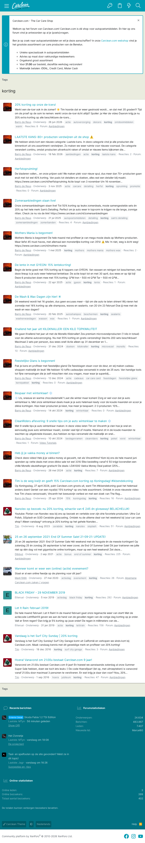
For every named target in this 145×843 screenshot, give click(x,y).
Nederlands (43, 824)
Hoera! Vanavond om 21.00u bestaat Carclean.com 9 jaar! (53, 660)
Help (134, 824)
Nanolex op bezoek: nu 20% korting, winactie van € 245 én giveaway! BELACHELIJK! (72, 509)
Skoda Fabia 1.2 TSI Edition (32, 717)
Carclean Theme (15, 824)
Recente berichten (20, 707)
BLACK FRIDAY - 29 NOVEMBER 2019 (40, 592)
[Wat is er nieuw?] (129, 5)
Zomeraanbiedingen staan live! (35, 200)
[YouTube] (140, 836)
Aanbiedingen (57, 126)
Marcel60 (137, 730)
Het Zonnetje (15, 735)
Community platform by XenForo (37, 836)
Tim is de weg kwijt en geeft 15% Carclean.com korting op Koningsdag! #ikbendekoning (74, 481)
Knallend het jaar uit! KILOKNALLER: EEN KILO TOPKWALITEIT (56, 329)
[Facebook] (126, 836)
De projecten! (16, 743)
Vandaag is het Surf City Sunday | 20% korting (46, 636)
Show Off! (14, 725)
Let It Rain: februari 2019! (31, 608)
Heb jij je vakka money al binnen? (37, 453)
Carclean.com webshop (114, 40)
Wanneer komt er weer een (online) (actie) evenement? (51, 568)
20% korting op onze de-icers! (35, 104)
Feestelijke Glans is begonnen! (35, 360)
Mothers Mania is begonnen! (34, 233)
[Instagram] (133, 836)
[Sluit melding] (138, 21)
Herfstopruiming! (26, 168)
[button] (6, 5)
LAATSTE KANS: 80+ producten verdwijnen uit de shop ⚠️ (54, 137)
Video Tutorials (47, 442)
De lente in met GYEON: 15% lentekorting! (43, 265)
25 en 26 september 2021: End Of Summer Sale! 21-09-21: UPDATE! (60, 536)
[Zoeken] (138, 5)
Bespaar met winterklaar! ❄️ (34, 393)
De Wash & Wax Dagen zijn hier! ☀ (38, 296)
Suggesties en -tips (19, 766)
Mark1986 (21, 577)
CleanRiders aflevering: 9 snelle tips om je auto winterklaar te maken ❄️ (63, 421)
